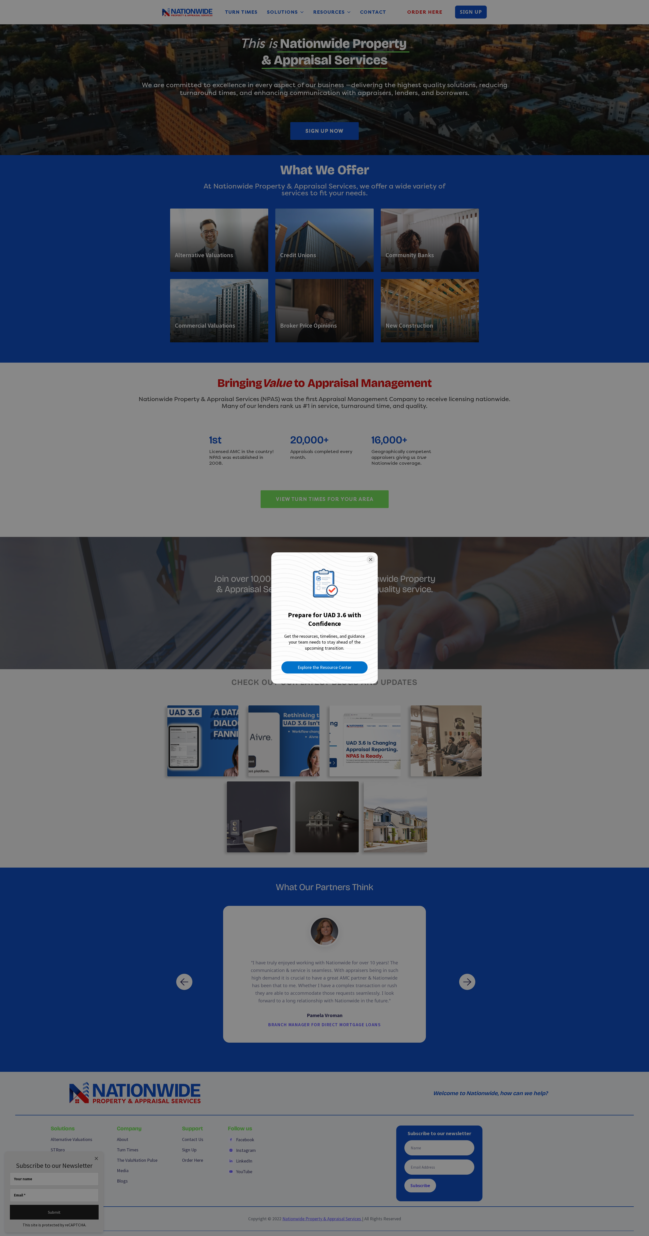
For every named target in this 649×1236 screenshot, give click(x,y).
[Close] (371, 559)
